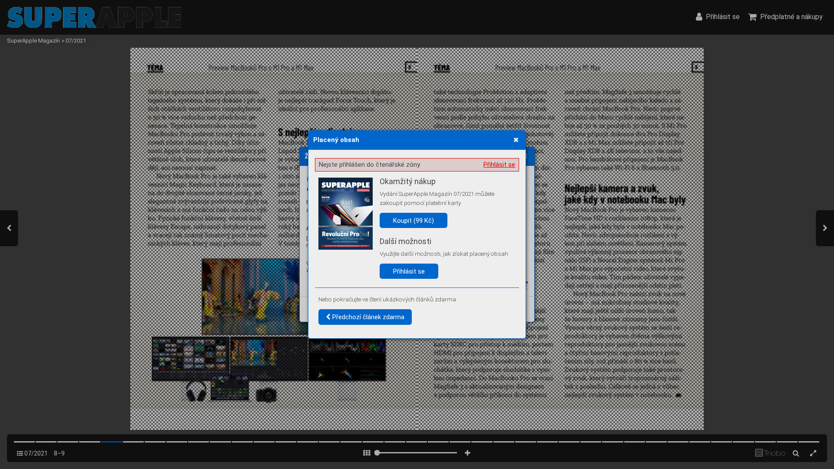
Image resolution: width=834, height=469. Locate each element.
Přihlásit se (499, 164)
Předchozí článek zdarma (367, 317)
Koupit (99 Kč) (413, 221)
